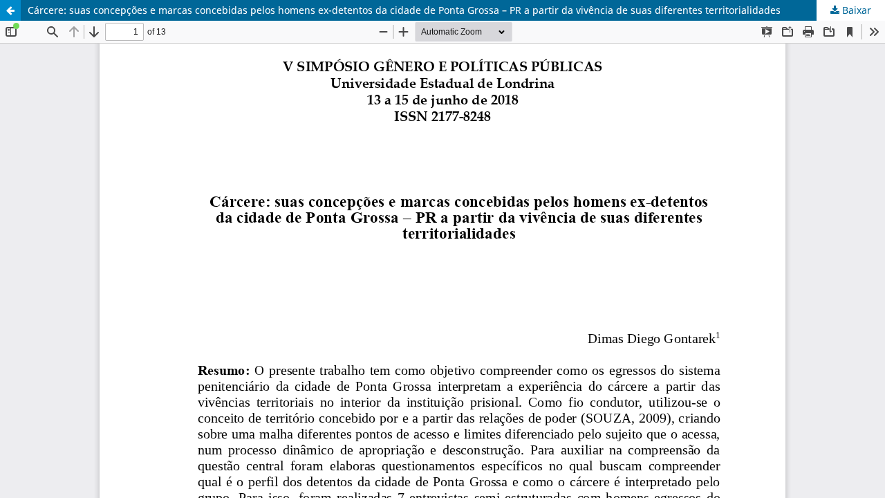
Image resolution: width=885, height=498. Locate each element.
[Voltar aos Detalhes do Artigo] (10, 10)
